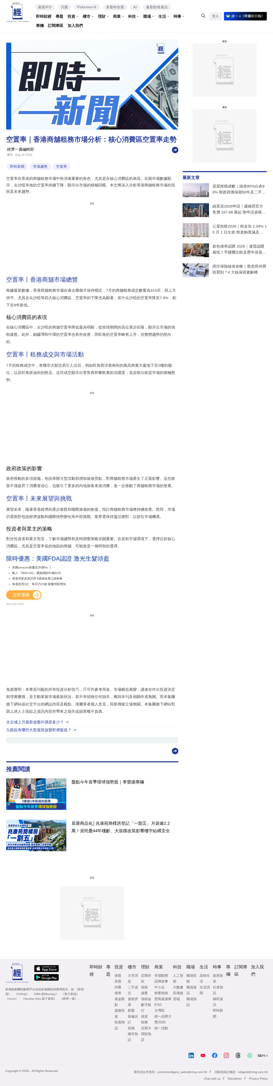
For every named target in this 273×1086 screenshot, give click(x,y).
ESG (158, 1005)
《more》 (11, 998)
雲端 (176, 999)
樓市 (86, 16)
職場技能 (191, 978)
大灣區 (159, 1010)
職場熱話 (191, 1002)
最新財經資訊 (157, 7)
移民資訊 (218, 1002)
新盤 (131, 1010)
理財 (102, 16)
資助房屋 (133, 1002)
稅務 (144, 1022)
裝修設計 (133, 1019)
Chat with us (212, 1078)
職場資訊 (191, 990)
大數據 (178, 987)
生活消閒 (205, 990)
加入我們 (75, 25)
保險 (144, 987)
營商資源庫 (162, 999)
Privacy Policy (258, 1078)
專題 (59, 16)
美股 (118, 981)
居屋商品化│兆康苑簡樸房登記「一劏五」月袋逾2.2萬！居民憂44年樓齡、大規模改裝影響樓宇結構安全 (120, 827)
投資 (71, 16)
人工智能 (178, 978)
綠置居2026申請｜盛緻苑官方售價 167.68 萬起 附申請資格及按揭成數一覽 (239, 210)
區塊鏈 (178, 993)
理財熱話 (146, 1036)
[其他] (175, 149)
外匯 (118, 987)
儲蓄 (144, 993)
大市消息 (133, 978)
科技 (132, 16)
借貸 (144, 1016)
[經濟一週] (17, 12)
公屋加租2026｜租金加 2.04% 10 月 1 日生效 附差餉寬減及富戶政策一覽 (239, 230)
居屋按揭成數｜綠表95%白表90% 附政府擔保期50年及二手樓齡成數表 (239, 190)
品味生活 (205, 978)
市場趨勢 (40, 166)
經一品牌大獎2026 (162, 1019)
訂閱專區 (55, 25)
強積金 (146, 999)
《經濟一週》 (69, 998)
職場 (147, 16)
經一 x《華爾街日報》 (248, 16)
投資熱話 (120, 1025)
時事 (177, 16)
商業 (117, 16)
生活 (162, 16)
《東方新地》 (70, 994)
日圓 (64, 7)
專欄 (40, 25)
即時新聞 (17, 166)
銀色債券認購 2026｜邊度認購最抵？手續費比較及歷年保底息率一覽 (239, 250)
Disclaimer (235, 1078)
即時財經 (43, 16)
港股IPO (45, 7)
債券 (118, 993)
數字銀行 (146, 1007)
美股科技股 (115, 7)
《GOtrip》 (21, 994)
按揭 (131, 1028)
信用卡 (146, 1028)
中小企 (159, 987)
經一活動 (161, 1028)
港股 (118, 975)
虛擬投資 (120, 1013)
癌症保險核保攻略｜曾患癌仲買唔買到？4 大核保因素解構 (239, 269)
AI (135, 7)
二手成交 (133, 990)
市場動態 (161, 975)
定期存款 (146, 978)
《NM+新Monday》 (45, 994)
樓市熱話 (133, 1036)
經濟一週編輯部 (20, 149)
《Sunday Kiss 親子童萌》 (39, 998)
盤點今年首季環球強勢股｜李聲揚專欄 (107, 782)
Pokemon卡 (87, 7)
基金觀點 (120, 1002)
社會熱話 (218, 990)
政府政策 (218, 978)
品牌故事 (161, 981)
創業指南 (161, 993)
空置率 (61, 166)
